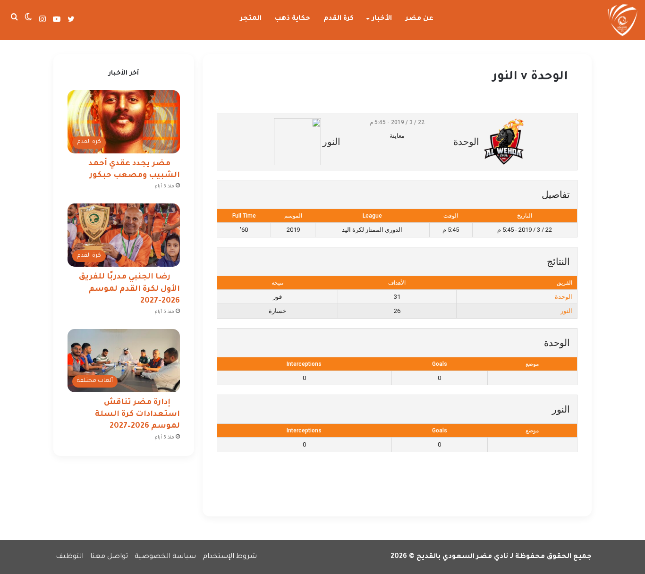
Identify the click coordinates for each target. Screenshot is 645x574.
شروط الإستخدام (230, 557)
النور (566, 310)
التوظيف (70, 557)
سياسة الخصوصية (165, 557)
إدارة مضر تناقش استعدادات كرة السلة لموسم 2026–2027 (137, 414)
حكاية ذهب (292, 19)
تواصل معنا (109, 557)
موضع (532, 364)
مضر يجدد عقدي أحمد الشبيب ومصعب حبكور (134, 170)
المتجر (251, 19)
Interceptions (304, 364)
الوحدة (563, 296)
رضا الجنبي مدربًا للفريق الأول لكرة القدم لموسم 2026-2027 (129, 289)
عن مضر (419, 19)
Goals (439, 364)
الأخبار (382, 19)
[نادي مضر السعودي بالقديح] (622, 20)
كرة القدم (338, 19)
